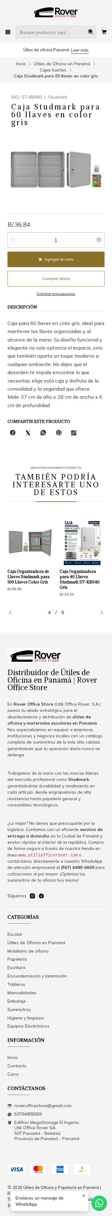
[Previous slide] (12, 613)
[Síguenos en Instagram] (32, 896)
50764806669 (28, 1114)
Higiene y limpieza (25, 1018)
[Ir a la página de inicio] (56, 12)
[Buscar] (91, 32)
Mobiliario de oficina (28, 951)
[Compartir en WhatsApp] (43, 433)
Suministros (19, 1009)
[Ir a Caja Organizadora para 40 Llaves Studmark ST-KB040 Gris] (53, 542)
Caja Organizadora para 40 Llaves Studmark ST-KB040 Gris (51, 579)
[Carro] (104, 32)
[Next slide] (100, 613)
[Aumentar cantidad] (99, 240)
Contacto (16, 1066)
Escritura (16, 967)
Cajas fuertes (53, 70)
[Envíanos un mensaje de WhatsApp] (99, 1203)
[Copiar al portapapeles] (73, 433)
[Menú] (8, 32)
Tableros (16, 984)
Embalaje (16, 1001)
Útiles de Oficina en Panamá (62, 64)
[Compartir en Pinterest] (58, 433)
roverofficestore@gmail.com (43, 1105)
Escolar (14, 934)
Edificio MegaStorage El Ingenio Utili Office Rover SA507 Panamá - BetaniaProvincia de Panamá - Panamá (46, 1131)
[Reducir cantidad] (13, 240)
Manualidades (21, 993)
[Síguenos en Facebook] (41, 896)
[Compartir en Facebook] (12, 433)
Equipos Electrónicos (28, 1026)
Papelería (17, 959)
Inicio (21, 64)
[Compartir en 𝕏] (28, 433)
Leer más (80, 50)
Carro (13, 1074)
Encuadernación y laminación (37, 976)
